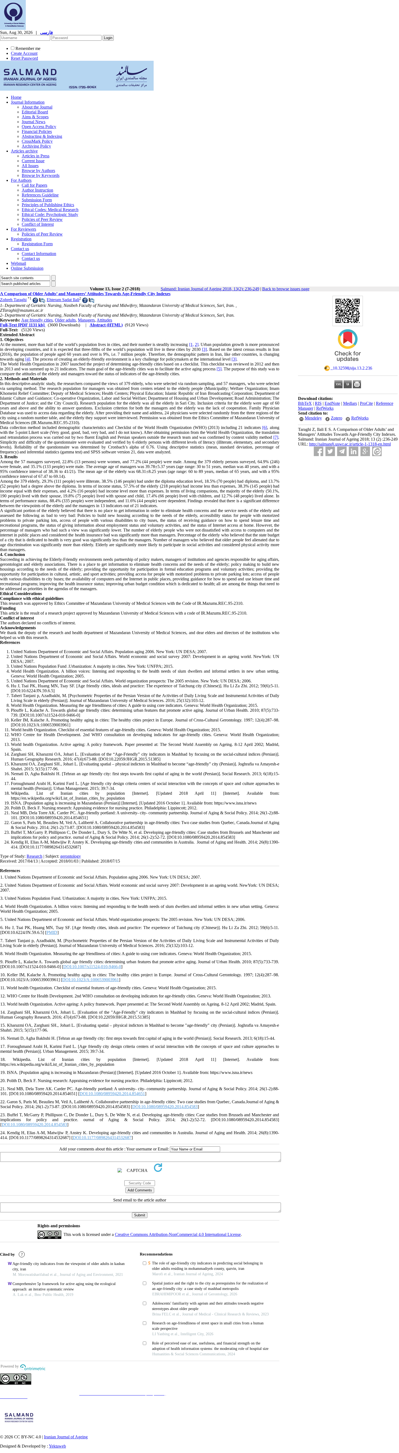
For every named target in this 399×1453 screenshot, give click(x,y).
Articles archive (24, 151)
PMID (51, 932)
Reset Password (24, 58)
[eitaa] (377, 451)
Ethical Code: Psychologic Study (50, 214)
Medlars (350, 403)
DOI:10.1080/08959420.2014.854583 (165, 1106)
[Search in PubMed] (42, 301)
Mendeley (313, 418)
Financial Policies (37, 131)
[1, (191, 344)
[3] (204, 349)
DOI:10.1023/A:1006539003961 (90, 979)
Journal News (33, 121)
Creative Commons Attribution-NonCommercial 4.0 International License (178, 1234)
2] (196, 344)
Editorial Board (35, 112)
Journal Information (28, 102)
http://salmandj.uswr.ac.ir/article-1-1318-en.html (350, 444)
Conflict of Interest (38, 224)
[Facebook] (318, 451)
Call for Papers (34, 185)
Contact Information (39, 253)
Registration (21, 239)
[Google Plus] (365, 451)
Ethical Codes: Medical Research (50, 209)
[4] (27, 359)
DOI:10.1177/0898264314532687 (102, 1137)
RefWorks (325, 408)
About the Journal (37, 107)
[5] (219, 369)
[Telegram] (342, 451)
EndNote (332, 403)
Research (34, 856)
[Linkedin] (353, 451)
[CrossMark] (347, 363)
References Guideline (40, 195)
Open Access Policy (39, 126)
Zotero (336, 418)
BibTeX (305, 403)
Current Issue (33, 160)
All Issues (30, 165)
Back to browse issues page (285, 289)
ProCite (366, 403)
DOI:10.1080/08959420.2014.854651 (112, 1093)
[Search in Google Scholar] (35, 301)
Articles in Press (35, 156)
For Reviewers (23, 229)
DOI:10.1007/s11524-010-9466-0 (92, 966)
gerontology (70, 856)
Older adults (65, 320)
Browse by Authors (38, 170)
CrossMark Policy (37, 141)
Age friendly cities (37, 320)
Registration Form (37, 243)
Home (16, 97)
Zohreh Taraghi (13, 299)
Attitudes (104, 320)
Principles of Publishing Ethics (48, 204)
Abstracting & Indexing (42, 136)
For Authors (21, 180)
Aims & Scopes (35, 117)
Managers (86, 320)
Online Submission (27, 268)
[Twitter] (330, 451)
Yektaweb (57, 1446)
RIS (318, 403)
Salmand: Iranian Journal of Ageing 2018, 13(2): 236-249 (210, 289)
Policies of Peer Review (42, 219)
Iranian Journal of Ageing (66, 1437)
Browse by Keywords (40, 175)
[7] (275, 437)
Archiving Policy (36, 146)
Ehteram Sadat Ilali (63, 299)
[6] (264, 427)
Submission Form (37, 200)
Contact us (20, 248)
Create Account (24, 53)
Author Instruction (37, 190)
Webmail (18, 263)
